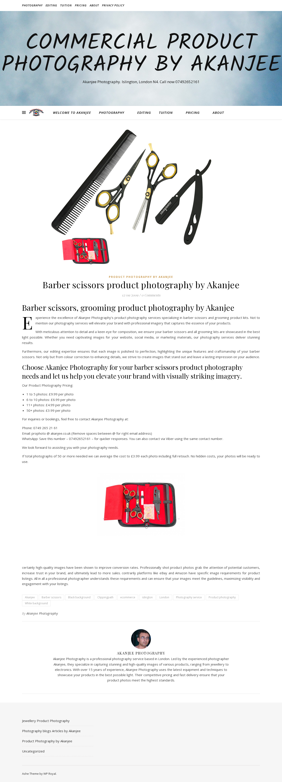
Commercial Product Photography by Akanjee (141, 54)
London (164, 597)
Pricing (81, 5)
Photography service (189, 597)
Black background (79, 597)
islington (147, 597)
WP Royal (49, 774)
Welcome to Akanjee (72, 112)
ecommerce (127, 597)
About (94, 5)
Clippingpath (105, 597)
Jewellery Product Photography (46, 720)
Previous (103, 516)
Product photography (222, 597)
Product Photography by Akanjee (141, 277)
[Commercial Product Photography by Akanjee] (36, 112)
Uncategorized (33, 751)
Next (176, 516)
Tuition (66, 5)
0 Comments (150, 295)
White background (36, 603)
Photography (32, 5)
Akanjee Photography (42, 613)
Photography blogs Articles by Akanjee (51, 731)
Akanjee (30, 597)
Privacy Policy (113, 5)
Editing (51, 5)
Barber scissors (51, 597)
